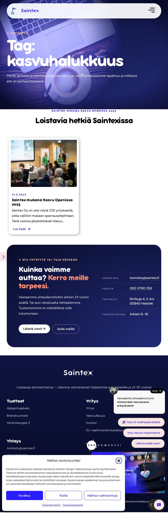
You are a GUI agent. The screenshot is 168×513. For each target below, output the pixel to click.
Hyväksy (24, 496)
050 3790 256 (141, 288)
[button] (119, 461)
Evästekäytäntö (51, 505)
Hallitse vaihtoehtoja (102, 496)
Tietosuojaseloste (72, 505)
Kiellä (63, 496)
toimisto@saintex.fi (144, 278)
